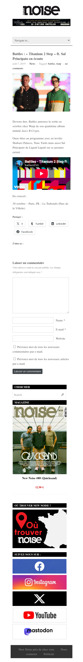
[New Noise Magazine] (41, 13)
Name (59, 320)
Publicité (49, 654)
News (32, 63)
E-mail (60, 329)
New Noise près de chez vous (36, 649)
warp (58, 63)
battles (51, 63)
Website (60, 338)
